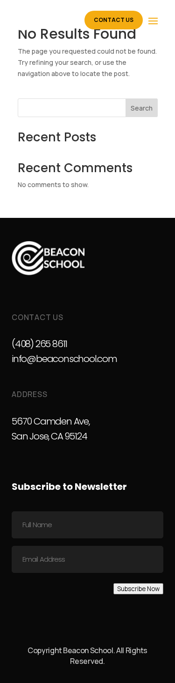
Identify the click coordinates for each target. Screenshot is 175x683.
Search (142, 108)
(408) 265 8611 (39, 343)
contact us (113, 20)
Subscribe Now (138, 589)
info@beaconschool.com (64, 358)
